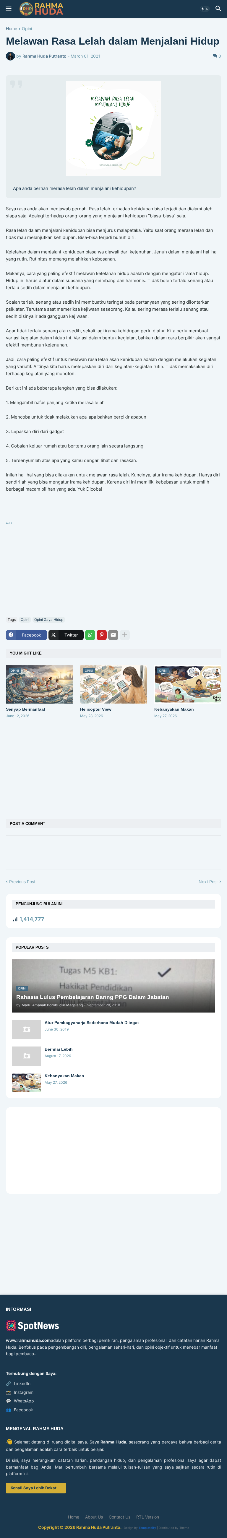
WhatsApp (20, 1400)
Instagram (19, 1392)
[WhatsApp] (90, 635)
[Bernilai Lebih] (26, 1056)
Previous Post (22, 881)
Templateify (147, 1527)
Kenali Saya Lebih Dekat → (36, 1487)
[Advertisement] (113, 568)
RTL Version (147, 1516)
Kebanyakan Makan (174, 709)
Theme (184, 1527)
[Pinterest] (102, 635)
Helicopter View (95, 709)
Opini (27, 29)
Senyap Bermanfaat (25, 709)
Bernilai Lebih (59, 1049)
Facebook (19, 1409)
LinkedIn (18, 1383)
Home (11, 29)
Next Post (208, 881)
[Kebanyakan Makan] (26, 1082)
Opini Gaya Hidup (48, 619)
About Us (94, 1516)
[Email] (113, 635)
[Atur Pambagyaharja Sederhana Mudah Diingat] (26, 1029)
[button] (8, 9)
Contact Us (119, 1516)
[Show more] (125, 635)
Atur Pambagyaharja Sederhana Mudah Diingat (92, 1022)
